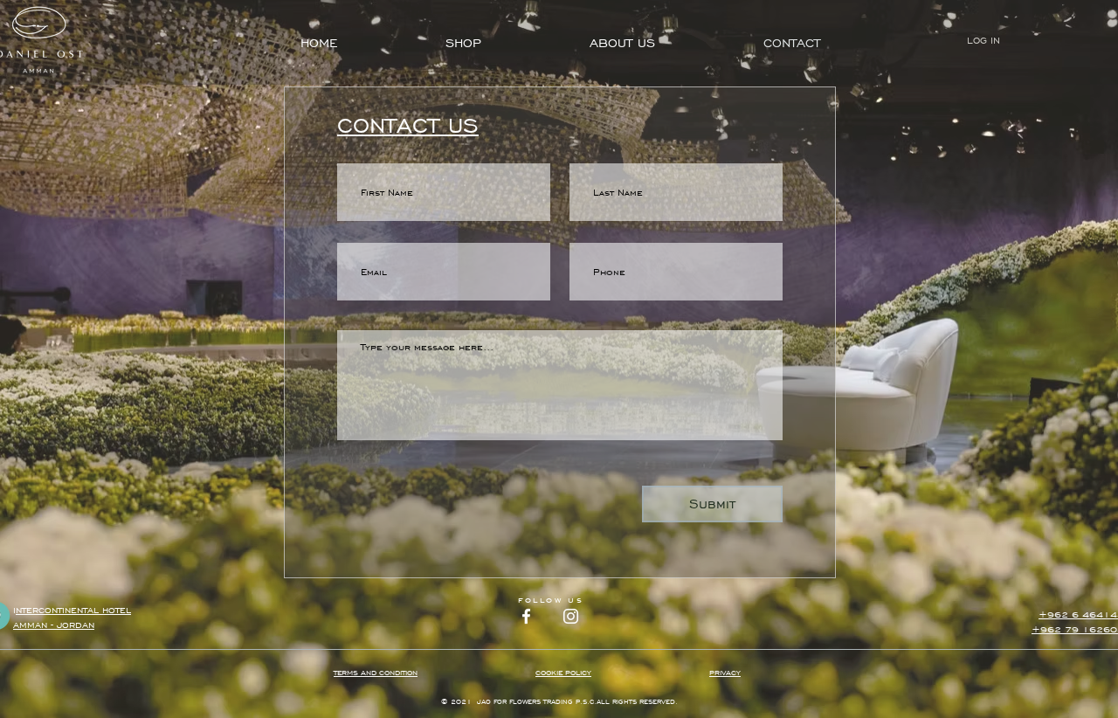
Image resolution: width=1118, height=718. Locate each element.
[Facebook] (526, 616)
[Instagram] (571, 616)
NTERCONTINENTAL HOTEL (73, 610)
